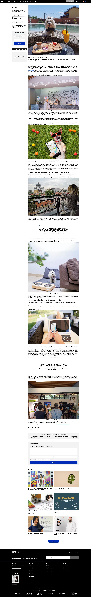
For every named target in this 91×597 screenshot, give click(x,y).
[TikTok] (22, 49)
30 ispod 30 (16, 56)
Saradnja (47, 565)
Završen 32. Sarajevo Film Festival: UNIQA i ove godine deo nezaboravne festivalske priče (18, 22)
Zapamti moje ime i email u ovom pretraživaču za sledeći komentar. (42, 459)
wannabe (18, 60)
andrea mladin (43, 434)
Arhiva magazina (48, 571)
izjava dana (23, 57)
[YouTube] (25, 49)
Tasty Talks (31, 573)
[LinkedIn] (16, 49)
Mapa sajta (65, 568)
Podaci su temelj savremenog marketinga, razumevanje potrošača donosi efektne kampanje (40, 489)
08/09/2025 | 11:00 (56, 536)
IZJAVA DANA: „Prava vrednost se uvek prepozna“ (64, 511)
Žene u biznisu (31, 567)
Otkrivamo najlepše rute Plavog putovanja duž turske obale (17, 18)
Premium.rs (39, 590)
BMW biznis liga (31, 576)
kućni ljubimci (54, 434)
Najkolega (31, 565)
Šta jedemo (31, 570)
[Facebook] (19, 49)
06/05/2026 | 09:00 (56, 512)
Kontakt (64, 567)
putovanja (49, 434)
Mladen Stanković (37, 57)
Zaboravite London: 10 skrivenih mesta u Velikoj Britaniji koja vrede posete (19, 15)
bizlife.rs (49, 590)
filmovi (18, 57)
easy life (15, 57)
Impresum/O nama (66, 565)
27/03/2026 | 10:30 (31, 513)
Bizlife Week (31, 577)
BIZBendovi (31, 574)
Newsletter (48, 570)
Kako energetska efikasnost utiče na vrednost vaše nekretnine (39, 511)
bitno (19, 56)
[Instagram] (13, 49)
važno (15, 60)
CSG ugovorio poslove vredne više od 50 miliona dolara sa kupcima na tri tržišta (18, 11)
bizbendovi (22, 56)
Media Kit (47, 567)
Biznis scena (30, 57)
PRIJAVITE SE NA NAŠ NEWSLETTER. (63, 424)
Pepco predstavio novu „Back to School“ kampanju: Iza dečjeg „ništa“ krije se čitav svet (19, 26)
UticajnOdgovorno (32, 568)
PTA (58, 434)
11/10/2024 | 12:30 (42, 57)
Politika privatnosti (66, 570)
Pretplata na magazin (49, 568)
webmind (22, 60)
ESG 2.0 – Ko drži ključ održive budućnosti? (63, 488)
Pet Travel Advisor (64, 434)
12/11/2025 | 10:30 (31, 491)
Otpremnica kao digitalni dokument (36, 533)
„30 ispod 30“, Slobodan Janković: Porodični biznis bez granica (65, 534)
